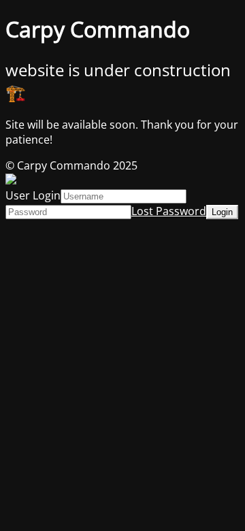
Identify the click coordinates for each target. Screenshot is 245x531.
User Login (33, 195)
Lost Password (168, 211)
